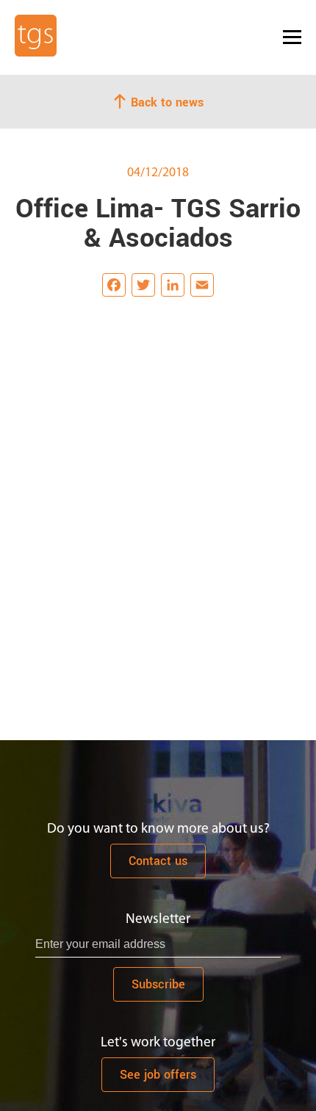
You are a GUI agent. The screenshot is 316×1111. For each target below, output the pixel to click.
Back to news (165, 102)
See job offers (158, 1074)
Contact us (158, 861)
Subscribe (158, 984)
